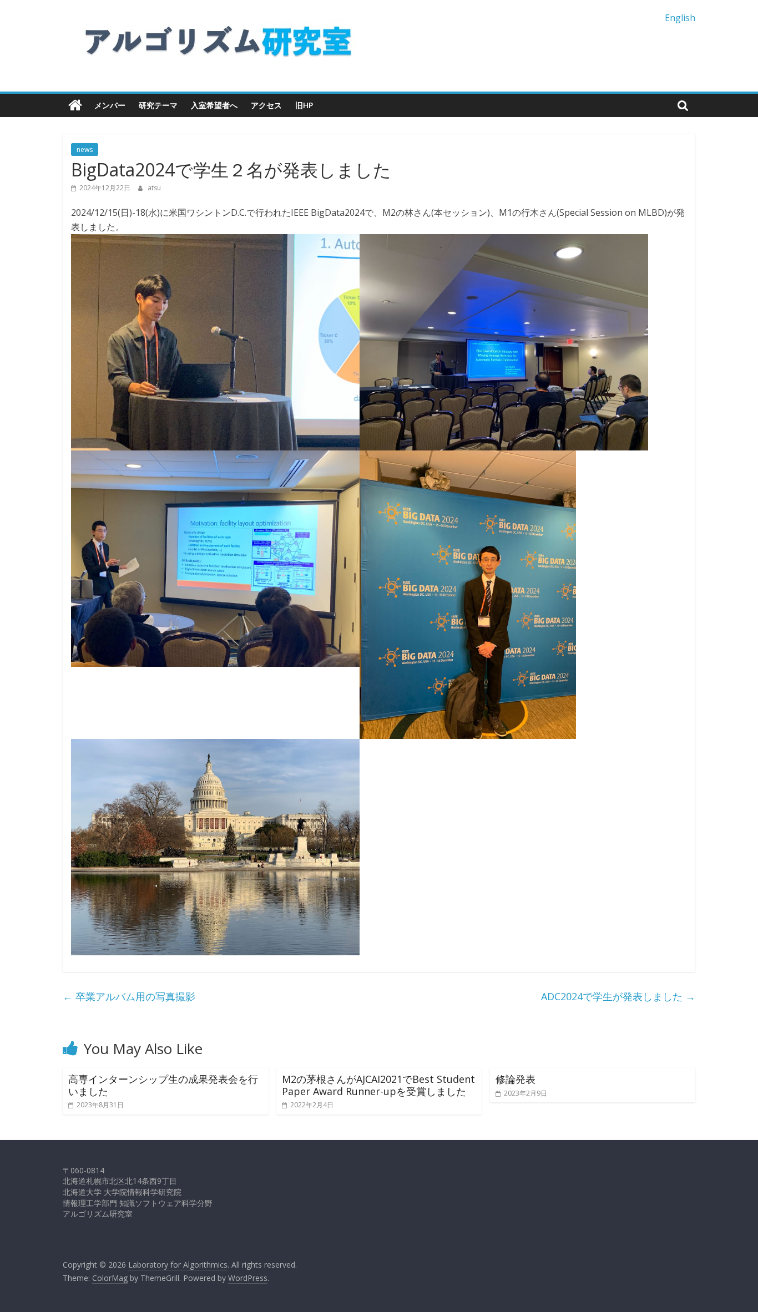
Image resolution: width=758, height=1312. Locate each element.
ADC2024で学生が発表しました (618, 996)
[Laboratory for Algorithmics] (75, 105)
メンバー (109, 105)
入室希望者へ (214, 105)
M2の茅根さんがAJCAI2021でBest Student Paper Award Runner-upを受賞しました (378, 1085)
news (85, 149)
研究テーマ (158, 105)
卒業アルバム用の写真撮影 (129, 996)
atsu (154, 188)
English (680, 18)
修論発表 (515, 1079)
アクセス (266, 105)
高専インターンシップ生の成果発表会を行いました (163, 1085)
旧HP (304, 105)
